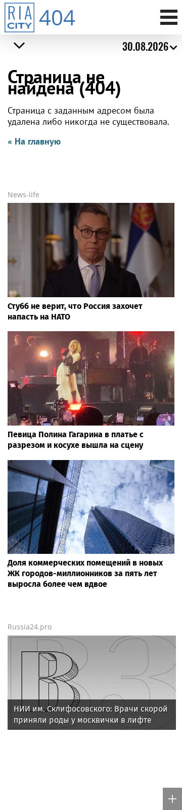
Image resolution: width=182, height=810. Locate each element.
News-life (23, 194)
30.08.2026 (145, 46)
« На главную (34, 141)
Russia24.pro (30, 626)
